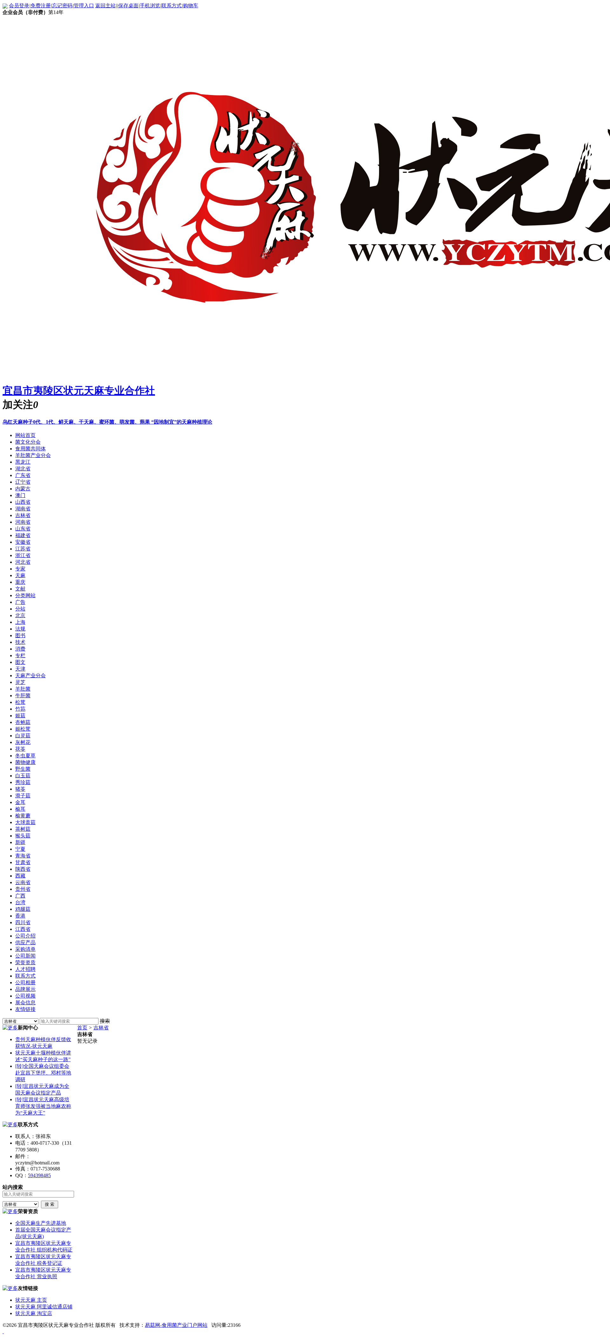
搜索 (105, 1021)
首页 (82, 1027)
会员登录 (19, 5)
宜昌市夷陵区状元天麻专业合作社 (79, 390)
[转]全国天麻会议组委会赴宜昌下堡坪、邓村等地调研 (43, 1072)
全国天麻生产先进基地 (40, 1223)
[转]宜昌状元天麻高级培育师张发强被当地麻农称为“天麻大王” (43, 1106)
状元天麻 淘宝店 (33, 1313)
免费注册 (40, 5)
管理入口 (84, 5)
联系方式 (171, 5)
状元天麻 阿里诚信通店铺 (43, 1306)
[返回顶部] (3, 1331)
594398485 (39, 1175)
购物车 (190, 5)
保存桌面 (128, 5)
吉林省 (101, 1027)
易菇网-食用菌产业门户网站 (176, 1325)
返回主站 (105, 5)
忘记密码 (62, 5)
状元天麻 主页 (31, 1300)
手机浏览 (150, 5)
